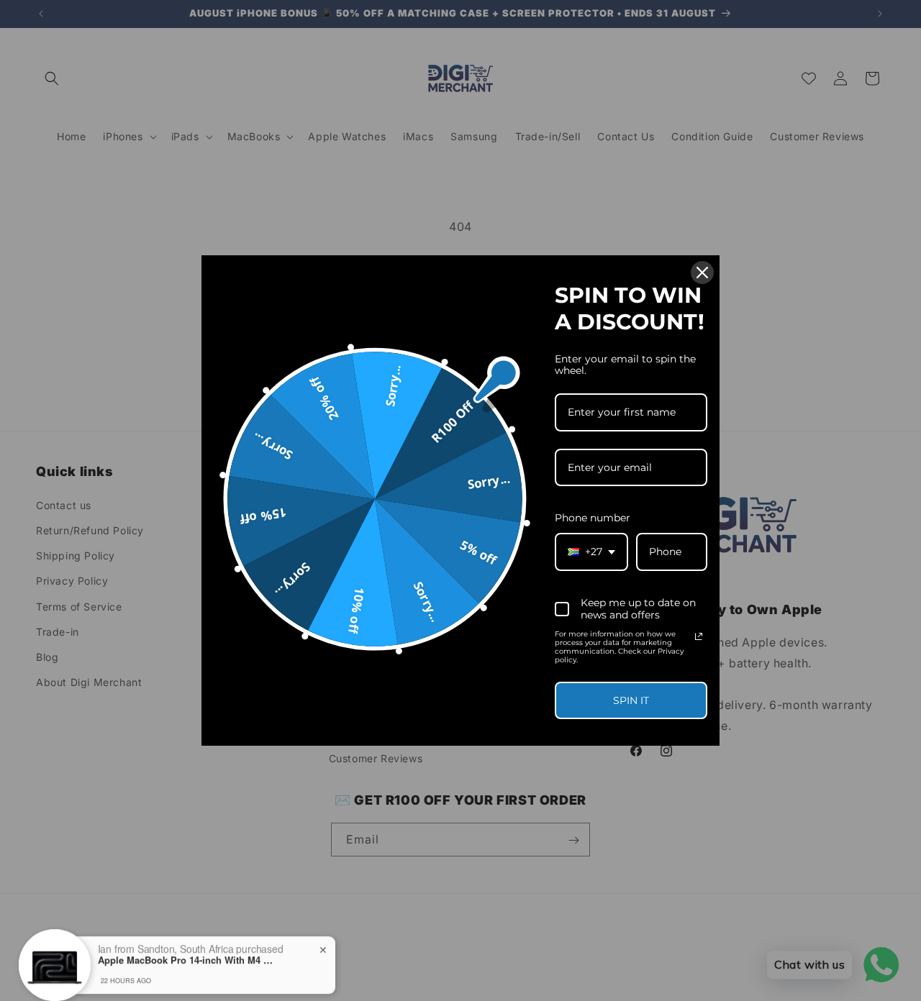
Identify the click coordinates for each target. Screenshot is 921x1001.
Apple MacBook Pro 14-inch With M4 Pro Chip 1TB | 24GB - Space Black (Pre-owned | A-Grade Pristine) (188, 949)
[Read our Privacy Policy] (698, 636)
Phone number (592, 517)
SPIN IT (631, 700)
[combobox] (591, 552)
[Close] (702, 272)
